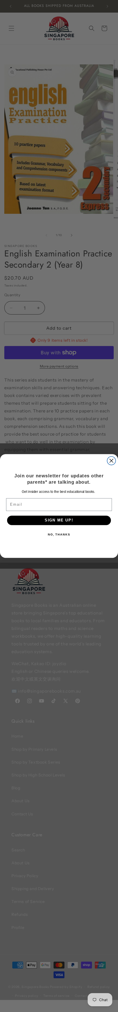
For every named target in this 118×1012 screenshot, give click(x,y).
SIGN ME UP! (59, 520)
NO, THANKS (59, 534)
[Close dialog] (111, 460)
